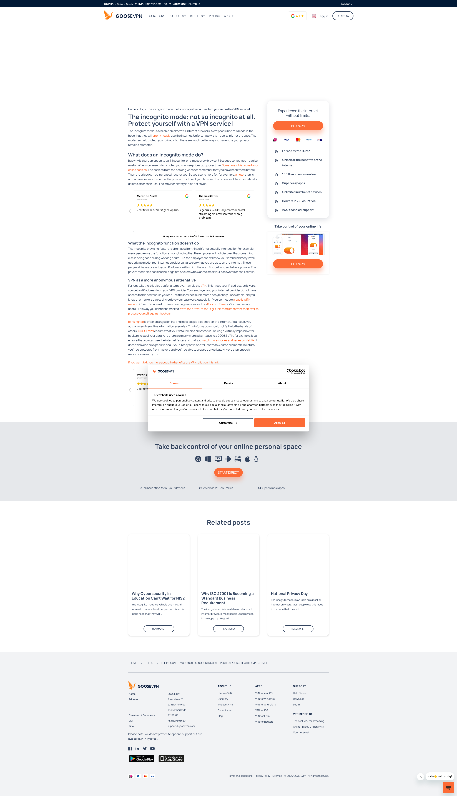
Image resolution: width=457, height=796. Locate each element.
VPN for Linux (262, 716)
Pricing (214, 16)
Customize (226, 422)
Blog (141, 109)
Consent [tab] (175, 383)
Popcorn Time (216, 304)
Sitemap (277, 775)
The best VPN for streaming (308, 721)
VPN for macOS (264, 693)
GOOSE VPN (146, 331)
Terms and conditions (240, 775)
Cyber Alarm (225, 710)
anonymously (161, 136)
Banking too (136, 322)
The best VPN (225, 704)
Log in (324, 16)
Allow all (279, 422)
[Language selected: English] (314, 16)
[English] (314, 16)
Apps (228, 16)
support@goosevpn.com (181, 726)
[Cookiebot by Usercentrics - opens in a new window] (289, 371)
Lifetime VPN (225, 693)
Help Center (300, 693)
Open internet (301, 732)
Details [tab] (228, 383)
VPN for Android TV (265, 704)
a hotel (239, 174)
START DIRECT (228, 472)
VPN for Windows (265, 698)
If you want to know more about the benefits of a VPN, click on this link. (173, 362)
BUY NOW (343, 16)
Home (132, 109)
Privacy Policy (262, 775)
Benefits (196, 16)
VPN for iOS (261, 710)
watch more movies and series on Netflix (228, 340)
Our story (157, 16)
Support (346, 4)
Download (298, 698)
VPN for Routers (264, 721)
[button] (257, 212)
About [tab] (282, 383)
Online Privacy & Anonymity (308, 726)
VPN (203, 286)
